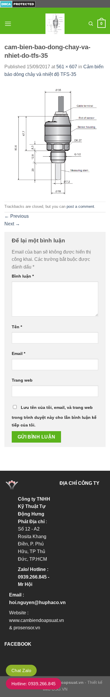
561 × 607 (66, 66)
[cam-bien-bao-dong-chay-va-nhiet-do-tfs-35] (55, 139)
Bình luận (23, 276)
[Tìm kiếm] (91, 23)
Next (12, 223)
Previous (16, 216)
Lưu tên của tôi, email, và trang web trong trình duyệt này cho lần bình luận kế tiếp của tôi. (54, 416)
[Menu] (7, 23)
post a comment (80, 206)
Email (18, 353)
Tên (17, 326)
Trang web (22, 380)
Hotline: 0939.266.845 (33, 683)
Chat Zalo (21, 670)
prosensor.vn (26, 627)
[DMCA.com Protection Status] (17, 3)
